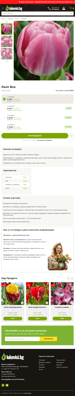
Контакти (41, 364)
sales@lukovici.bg (10, 376)
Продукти (10, 18)
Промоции (42, 360)
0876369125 (11, 374)
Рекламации (60, 362)
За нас (41, 369)
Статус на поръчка (62, 367)
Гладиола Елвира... (62, 307)
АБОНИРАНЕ (48, 339)
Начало (3, 18)
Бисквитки (42, 367)
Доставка (59, 364)
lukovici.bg (27, 393)
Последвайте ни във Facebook (12, 379)
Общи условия (60, 360)
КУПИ (13, 318)
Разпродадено (35, 136)
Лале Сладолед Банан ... (13, 308)
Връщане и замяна (44, 362)
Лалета (17, 18)
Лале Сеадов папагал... (37, 307)
